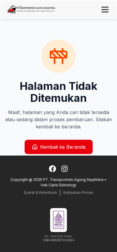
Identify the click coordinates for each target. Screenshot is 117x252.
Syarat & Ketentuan (40, 192)
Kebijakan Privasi (78, 192)
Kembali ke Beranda (63, 147)
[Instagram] (64, 168)
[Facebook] (52, 168)
